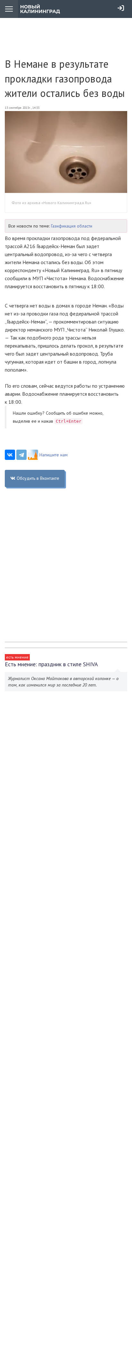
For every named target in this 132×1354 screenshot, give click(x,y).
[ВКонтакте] (10, 455)
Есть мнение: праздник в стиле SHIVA (51, 664)
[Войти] (121, 8)
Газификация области (71, 226)
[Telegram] (21, 455)
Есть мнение (17, 657)
